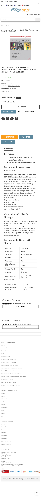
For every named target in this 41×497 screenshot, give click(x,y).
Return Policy (4, 351)
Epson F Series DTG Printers (8, 362)
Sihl (2, 416)
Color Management (6, 441)
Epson (3, 396)
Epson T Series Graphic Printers (9, 365)
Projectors (4, 430)
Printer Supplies (5, 427)
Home (3, 26)
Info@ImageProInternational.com (14, 464)
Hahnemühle (4, 407)
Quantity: (4, 101)
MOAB (3, 413)
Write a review (20, 306)
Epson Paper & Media (7, 379)
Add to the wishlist (27, 112)
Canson (3, 404)
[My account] (1, 5)
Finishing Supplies (6, 444)
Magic (3, 410)
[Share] (3, 118)
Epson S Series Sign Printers (8, 359)
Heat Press (4, 438)
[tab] (8, 149)
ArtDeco (3, 402)
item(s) (34, 14)
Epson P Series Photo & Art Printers (10, 385)
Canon (3, 393)
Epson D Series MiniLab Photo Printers (11, 368)
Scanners (3, 432)
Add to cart (8, 111)
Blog (2, 353)
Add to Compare (20, 107)
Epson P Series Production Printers (10, 371)
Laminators (4, 435)
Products (11, 26)
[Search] (37, 19)
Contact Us (4, 348)
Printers (3, 424)
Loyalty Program (5, 356)
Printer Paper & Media (14, 86)
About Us (3, 345)
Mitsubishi (4, 399)
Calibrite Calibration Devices (8, 382)
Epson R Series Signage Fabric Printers (11, 373)
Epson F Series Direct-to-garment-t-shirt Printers (13, 376)
